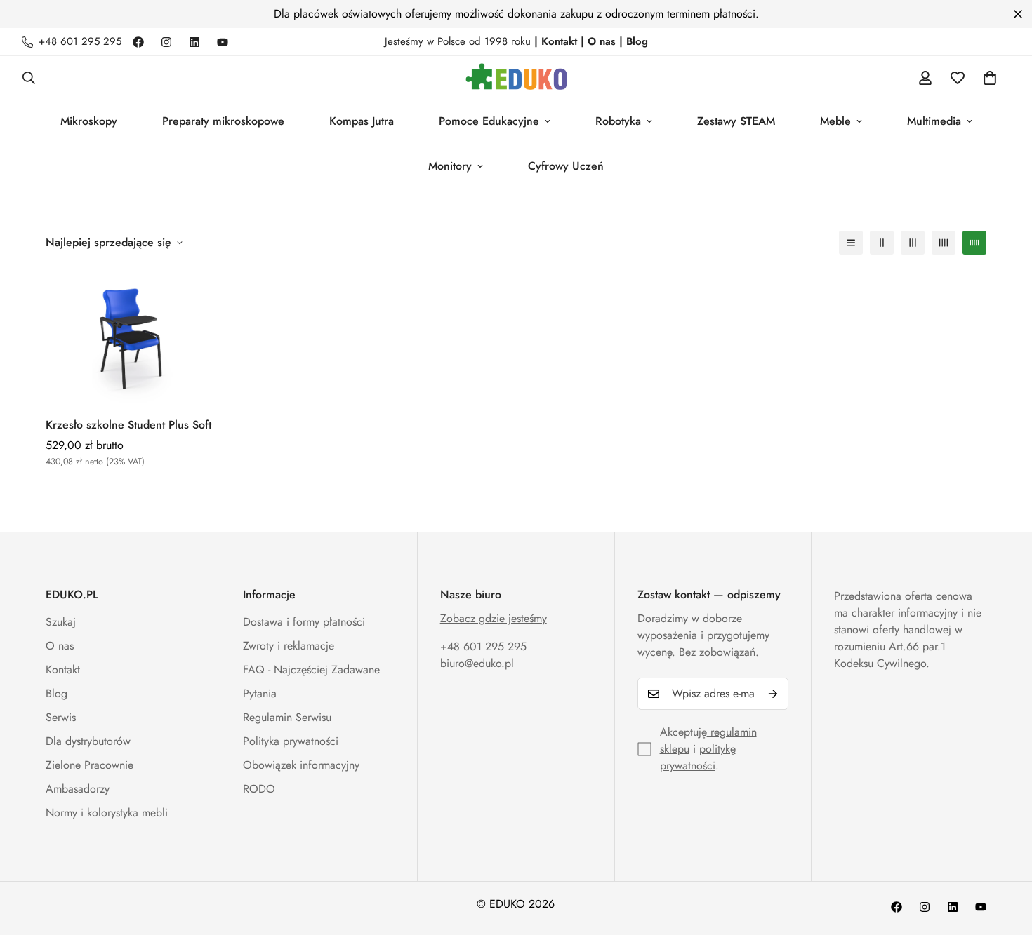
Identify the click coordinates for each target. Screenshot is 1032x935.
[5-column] (974, 243)
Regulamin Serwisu (287, 717)
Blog (56, 693)
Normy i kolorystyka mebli (107, 813)
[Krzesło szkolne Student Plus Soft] (133, 337)
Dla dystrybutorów (88, 741)
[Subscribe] (773, 694)
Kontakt (63, 669)
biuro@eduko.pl (477, 663)
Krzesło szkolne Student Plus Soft (128, 425)
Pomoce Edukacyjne (489, 121)
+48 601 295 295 (483, 646)
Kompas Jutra (361, 121)
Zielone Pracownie (89, 765)
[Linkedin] (194, 42)
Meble (835, 121)
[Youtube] (222, 42)
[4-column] (943, 243)
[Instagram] (166, 42)
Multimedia (934, 121)
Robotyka (618, 121)
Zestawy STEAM (736, 121)
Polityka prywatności (290, 741)
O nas (60, 646)
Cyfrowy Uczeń (566, 166)
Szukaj (61, 622)
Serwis (61, 717)
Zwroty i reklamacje (288, 646)
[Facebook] (138, 42)
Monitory (450, 166)
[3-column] (913, 243)
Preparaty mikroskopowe (223, 121)
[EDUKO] (516, 77)
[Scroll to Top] (1004, 858)
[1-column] (851, 243)
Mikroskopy (88, 121)
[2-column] (882, 243)
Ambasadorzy (78, 789)
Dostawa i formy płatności (304, 622)
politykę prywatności (698, 757)
